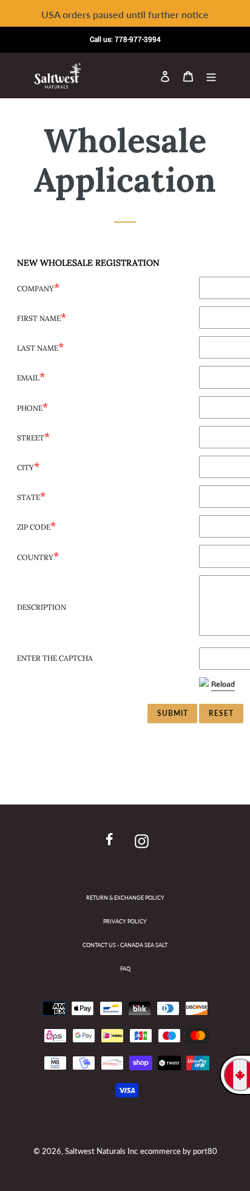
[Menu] (211, 75)
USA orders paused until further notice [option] (125, 14)
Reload (223, 684)
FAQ (125, 968)
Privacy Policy (125, 921)
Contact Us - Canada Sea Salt (125, 945)
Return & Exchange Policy (125, 897)
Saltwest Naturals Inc (101, 1151)
